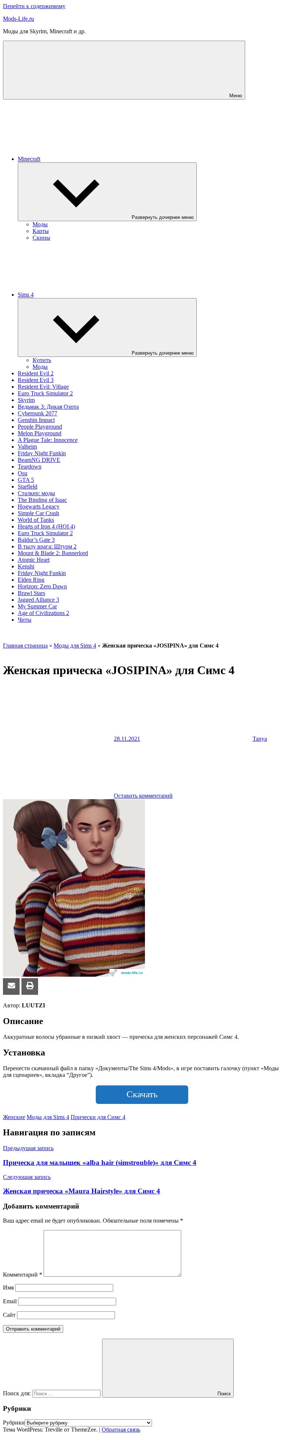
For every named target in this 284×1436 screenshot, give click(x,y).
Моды (40, 224)
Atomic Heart (34, 560)
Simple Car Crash (38, 513)
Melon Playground (39, 433)
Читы (24, 619)
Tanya (260, 739)
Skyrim (26, 400)
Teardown (29, 466)
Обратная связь (121, 1429)
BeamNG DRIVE (39, 460)
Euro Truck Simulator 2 (45, 393)
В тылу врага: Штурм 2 (47, 546)
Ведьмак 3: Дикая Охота (48, 406)
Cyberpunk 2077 (37, 413)
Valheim (27, 446)
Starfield (27, 486)
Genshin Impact (36, 420)
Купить (42, 360)
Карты (41, 231)
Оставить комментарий (143, 796)
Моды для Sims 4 (75, 645)
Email (10, 1301)
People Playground (40, 426)
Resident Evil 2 (36, 373)
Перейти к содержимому (34, 6)
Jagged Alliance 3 (38, 600)
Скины (41, 237)
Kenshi (26, 566)
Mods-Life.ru (18, 19)
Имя (8, 1287)
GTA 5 (26, 480)
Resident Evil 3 (36, 380)
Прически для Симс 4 (98, 1117)
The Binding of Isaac (42, 500)
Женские (14, 1117)
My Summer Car (37, 606)
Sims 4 (26, 294)
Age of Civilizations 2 (43, 613)
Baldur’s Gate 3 (36, 540)
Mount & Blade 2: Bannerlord (53, 553)
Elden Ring (31, 580)
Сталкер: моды (36, 493)
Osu (22, 473)
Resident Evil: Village (43, 387)
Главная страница (25, 645)
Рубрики (14, 1422)
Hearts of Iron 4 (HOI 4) (46, 526)
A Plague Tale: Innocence (48, 440)
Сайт (9, 1315)
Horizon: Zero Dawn (42, 586)
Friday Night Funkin (42, 453)
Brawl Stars (31, 593)
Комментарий (22, 1274)
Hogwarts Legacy (39, 506)
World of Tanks (36, 520)
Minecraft (29, 159)
